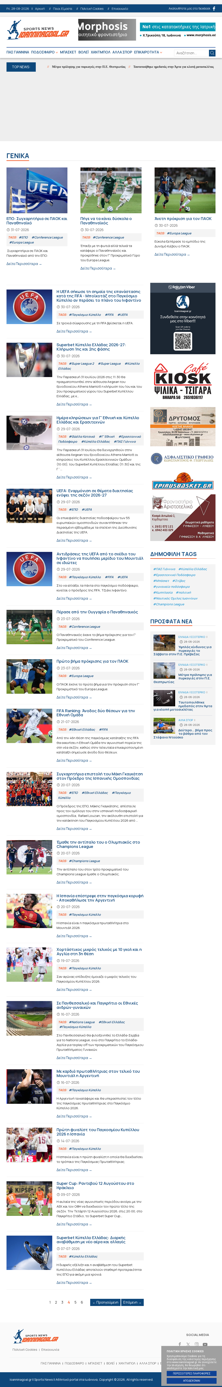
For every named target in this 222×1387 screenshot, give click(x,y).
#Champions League (168, 604)
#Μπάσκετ (161, 581)
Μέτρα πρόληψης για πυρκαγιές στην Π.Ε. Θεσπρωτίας (69, 66)
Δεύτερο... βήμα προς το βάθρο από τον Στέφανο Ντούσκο (182, 729)
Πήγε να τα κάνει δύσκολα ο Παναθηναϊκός (111, 219)
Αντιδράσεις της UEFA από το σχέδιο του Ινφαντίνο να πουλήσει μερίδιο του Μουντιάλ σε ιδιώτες (75, 576)
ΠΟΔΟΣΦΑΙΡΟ (43, 52)
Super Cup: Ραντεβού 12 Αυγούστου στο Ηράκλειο (75, 1203)
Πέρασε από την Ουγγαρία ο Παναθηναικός (75, 630)
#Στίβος (178, 581)
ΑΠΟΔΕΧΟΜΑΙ (191, 1380)
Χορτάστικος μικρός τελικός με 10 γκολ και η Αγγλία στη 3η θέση (75, 969)
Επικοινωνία (120, 9)
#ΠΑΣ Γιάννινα (164, 569)
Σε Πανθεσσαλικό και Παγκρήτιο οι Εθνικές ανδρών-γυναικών (75, 1030)
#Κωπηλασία (163, 592)
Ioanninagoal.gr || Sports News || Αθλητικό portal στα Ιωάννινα (38, 30)
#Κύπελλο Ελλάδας (192, 569)
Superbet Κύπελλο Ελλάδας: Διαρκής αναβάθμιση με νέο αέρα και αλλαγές (75, 1260)
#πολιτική (183, 592)
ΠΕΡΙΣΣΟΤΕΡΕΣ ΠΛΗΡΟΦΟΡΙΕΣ (192, 1373)
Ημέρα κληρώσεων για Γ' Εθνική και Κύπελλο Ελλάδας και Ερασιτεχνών (75, 448)
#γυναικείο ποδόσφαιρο (171, 586)
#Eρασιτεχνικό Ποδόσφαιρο (174, 575)
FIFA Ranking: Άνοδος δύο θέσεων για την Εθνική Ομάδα (75, 736)
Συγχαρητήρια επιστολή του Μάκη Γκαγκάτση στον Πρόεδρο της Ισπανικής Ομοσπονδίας (75, 801)
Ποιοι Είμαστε (62, 9)
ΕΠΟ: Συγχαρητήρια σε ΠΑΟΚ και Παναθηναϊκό (37, 216)
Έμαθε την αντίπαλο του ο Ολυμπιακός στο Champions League (75, 862)
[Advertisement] (111, 106)
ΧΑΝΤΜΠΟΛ (100, 52)
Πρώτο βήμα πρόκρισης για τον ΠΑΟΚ (75, 679)
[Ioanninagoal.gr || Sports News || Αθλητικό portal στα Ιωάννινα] (36, 1342)
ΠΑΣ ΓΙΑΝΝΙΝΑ (18, 52)
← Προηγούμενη (105, 1302)
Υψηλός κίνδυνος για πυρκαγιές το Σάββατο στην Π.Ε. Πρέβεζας (182, 647)
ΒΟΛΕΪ (83, 52)
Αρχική (40, 9)
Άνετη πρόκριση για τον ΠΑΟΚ (185, 212)
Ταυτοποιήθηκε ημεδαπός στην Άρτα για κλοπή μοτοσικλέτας (154, 66)
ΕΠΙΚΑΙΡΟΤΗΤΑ (146, 52)
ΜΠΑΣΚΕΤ (68, 52)
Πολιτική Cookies (91, 9)
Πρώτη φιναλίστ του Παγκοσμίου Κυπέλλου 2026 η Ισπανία (75, 1150)
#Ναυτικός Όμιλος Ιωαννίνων (175, 598)
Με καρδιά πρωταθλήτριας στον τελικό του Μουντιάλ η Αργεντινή (75, 1094)
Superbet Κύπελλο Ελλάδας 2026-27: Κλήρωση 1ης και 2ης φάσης (75, 375)
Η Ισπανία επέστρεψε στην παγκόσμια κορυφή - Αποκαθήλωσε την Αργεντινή (75, 916)
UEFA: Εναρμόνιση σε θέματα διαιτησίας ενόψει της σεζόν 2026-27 (75, 516)
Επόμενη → (132, 1302)
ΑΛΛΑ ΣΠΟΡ (122, 52)
